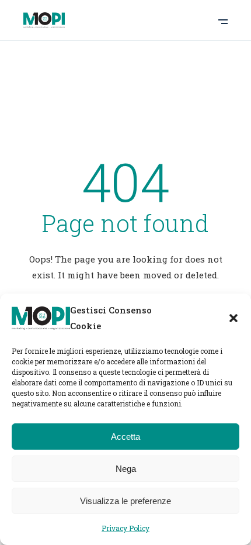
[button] (233, 318)
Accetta (125, 436)
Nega (126, 469)
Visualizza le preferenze (125, 501)
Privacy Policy (125, 528)
